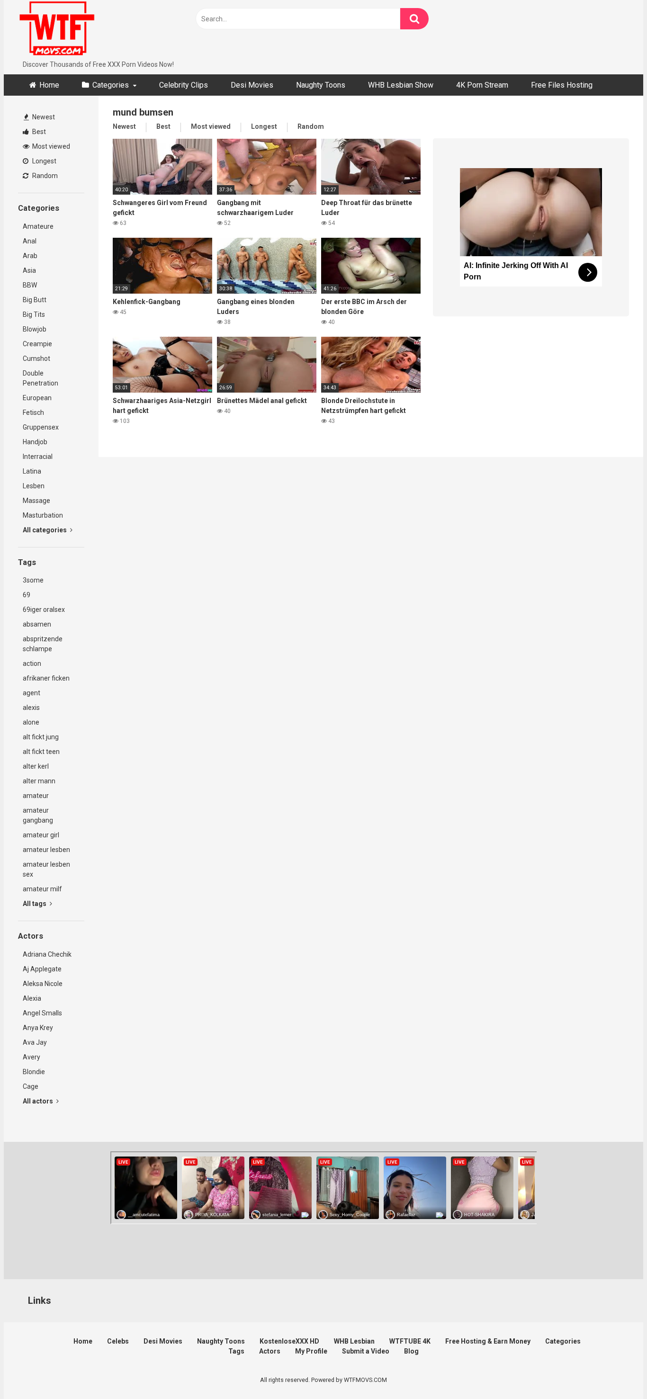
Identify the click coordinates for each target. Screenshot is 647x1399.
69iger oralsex (44, 609)
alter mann (39, 781)
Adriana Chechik (47, 954)
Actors (269, 1351)
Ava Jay (35, 1042)
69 (26, 595)
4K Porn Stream (482, 85)
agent (31, 693)
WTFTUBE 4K (410, 1341)
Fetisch (33, 412)
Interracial (38, 456)
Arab (30, 256)
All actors (38, 1101)
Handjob (35, 442)
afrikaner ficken (46, 678)
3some (33, 580)
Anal (29, 241)
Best (38, 131)
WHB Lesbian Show (400, 85)
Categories (110, 85)
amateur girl (41, 835)
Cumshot (36, 358)
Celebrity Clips (183, 85)
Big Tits (34, 314)
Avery (31, 1057)
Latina (32, 471)
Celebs (118, 1341)
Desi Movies (252, 85)
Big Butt (34, 300)
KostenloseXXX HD (289, 1341)
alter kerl (36, 766)
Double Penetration (40, 378)
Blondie (34, 1072)
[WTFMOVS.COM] (57, 30)
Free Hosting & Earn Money (487, 1341)
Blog (411, 1351)
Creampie (37, 344)
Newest (43, 117)
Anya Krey (38, 1027)
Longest (43, 161)
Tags (236, 1351)
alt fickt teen (41, 751)
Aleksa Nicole (43, 983)
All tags (35, 903)
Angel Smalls (42, 1013)
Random (44, 175)
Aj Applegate (42, 969)
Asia (29, 270)
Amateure (38, 226)
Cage (30, 1086)
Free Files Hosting (562, 85)
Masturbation (43, 515)
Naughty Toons (320, 85)
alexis (31, 707)
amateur (36, 795)
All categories (45, 530)
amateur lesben (46, 849)
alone (31, 722)
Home (49, 85)
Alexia (32, 998)
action (32, 663)
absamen (37, 624)
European (37, 398)
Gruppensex (41, 427)
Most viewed (50, 146)
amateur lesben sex (46, 869)
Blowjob (34, 329)
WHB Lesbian (354, 1341)
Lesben (34, 486)
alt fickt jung (41, 737)
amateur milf (42, 889)
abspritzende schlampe (43, 644)
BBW (30, 285)
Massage (36, 500)
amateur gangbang (38, 815)
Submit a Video (365, 1351)
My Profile (311, 1351)
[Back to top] (615, 1370)
